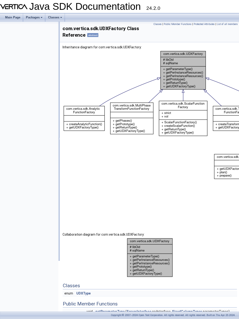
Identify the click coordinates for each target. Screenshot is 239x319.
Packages (34, 19)
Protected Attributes (204, 24)
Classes (55, 19)
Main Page (12, 17)
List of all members (227, 24)
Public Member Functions (178, 24)
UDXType (83, 293)
